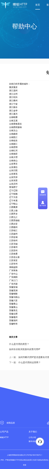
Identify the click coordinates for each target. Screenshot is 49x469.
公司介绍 (32, 437)
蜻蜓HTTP (4, 437)
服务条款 (32, 441)
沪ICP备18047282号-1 (34, 455)
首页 (37, 4)
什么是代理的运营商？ (29, 362)
